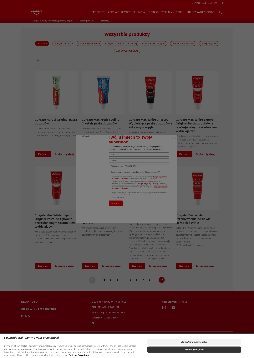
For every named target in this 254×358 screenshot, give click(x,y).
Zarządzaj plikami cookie (194, 342)
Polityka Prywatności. (80, 355)
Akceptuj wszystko (194, 349)
